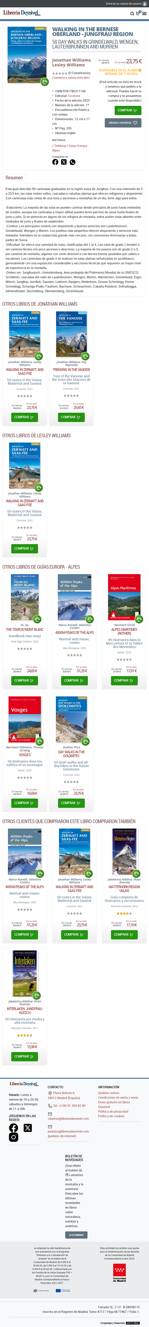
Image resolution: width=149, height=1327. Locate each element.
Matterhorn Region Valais (124, 889)
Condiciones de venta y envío (118, 1097)
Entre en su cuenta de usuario (124, 3)
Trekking (60, 146)
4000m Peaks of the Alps (74, 632)
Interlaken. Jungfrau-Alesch (25, 1011)
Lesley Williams (68, 65)
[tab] (14, 178)
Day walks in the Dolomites (71, 754)
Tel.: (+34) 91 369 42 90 (68, 1106)
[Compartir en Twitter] (64, 161)
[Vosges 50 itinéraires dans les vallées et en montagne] (24, 719)
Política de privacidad (113, 1111)
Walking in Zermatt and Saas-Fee (24, 371)
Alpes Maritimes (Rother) (124, 631)
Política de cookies (111, 1116)
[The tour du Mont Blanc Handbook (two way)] (25, 597)
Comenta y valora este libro (71, 77)
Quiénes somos (108, 1093)
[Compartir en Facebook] (55, 161)
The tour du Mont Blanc (24, 629)
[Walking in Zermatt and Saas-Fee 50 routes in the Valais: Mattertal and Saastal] (24, 334)
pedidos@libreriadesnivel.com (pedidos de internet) (68, 1133)
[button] (132, 13)
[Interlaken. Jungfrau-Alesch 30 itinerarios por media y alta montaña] (24, 973)
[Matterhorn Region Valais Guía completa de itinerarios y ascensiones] (124, 851)
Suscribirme (76, 1235)
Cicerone (74, 96)
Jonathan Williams (71, 60)
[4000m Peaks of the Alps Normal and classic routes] (74, 597)
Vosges (25, 755)
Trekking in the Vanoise (71, 370)
